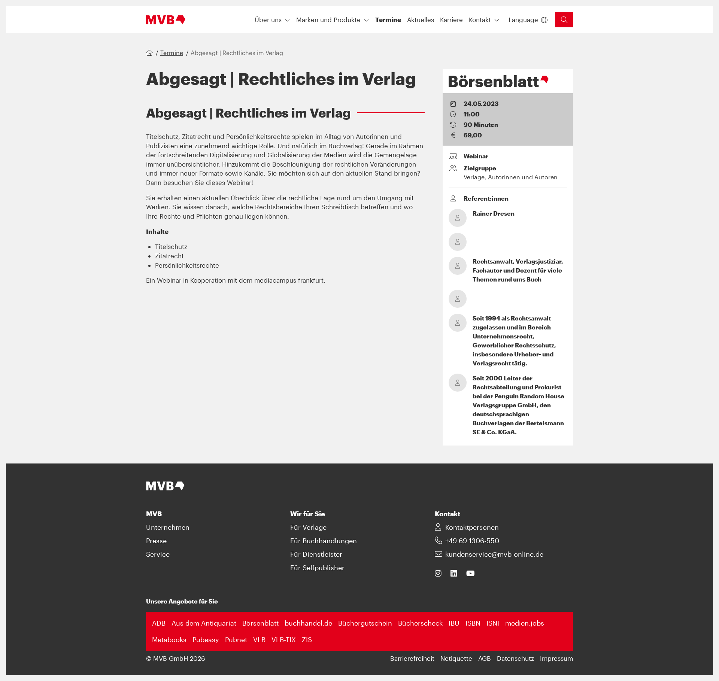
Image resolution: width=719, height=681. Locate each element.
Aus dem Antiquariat (204, 623)
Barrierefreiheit (412, 658)
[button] (388, 19)
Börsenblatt (260, 623)
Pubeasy (205, 639)
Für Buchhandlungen (323, 540)
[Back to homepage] (165, 19)
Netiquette (456, 658)
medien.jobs (524, 623)
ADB (159, 623)
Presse (156, 540)
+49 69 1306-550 (472, 540)
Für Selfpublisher (317, 567)
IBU (454, 623)
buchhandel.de (308, 623)
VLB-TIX (283, 639)
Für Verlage (308, 527)
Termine (171, 52)
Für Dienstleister (316, 554)
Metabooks (169, 639)
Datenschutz (515, 658)
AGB (484, 658)
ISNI (492, 623)
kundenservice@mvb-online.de (494, 554)
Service (158, 554)
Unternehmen (167, 527)
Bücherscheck (420, 623)
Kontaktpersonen (472, 527)
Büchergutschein (365, 623)
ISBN (472, 623)
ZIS (307, 639)
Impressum (556, 658)
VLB (259, 639)
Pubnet (236, 639)
